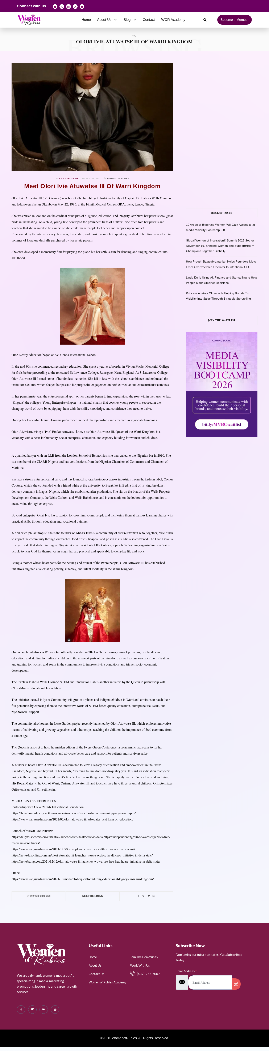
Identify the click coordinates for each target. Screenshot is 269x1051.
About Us (104, 20)
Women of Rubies (118, 178)
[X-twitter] (75, 6)
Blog (127, 20)
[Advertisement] (227, 92)
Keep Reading (92, 896)
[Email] (154, 896)
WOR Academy (173, 20)
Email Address (186, 971)
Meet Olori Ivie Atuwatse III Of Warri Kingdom (92, 186)
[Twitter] (143, 896)
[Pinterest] (149, 896)
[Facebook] (55, 6)
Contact (149, 20)
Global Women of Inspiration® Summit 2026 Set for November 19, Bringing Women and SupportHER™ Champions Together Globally (220, 246)
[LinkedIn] (44, 1009)
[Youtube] (82, 6)
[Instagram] (61, 6)
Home (86, 20)
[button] (107, 20)
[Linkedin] (68, 6)
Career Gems (69, 178)
